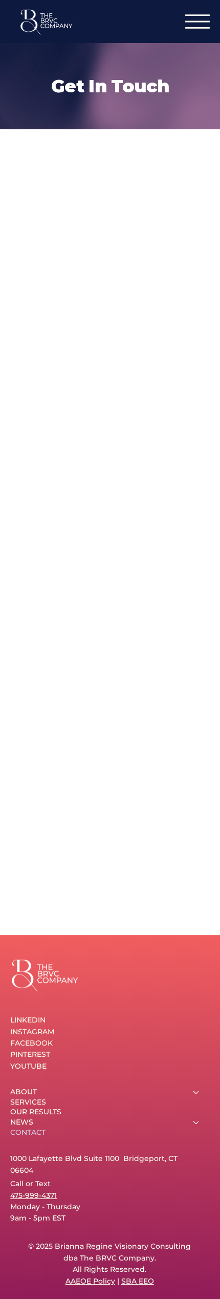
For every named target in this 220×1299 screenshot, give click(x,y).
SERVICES (28, 1102)
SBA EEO (137, 1281)
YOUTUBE (28, 1066)
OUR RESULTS (35, 1111)
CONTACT (28, 1132)
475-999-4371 (33, 1195)
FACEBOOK (31, 1043)
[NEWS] (196, 1122)
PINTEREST (30, 1054)
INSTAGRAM (32, 1031)
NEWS (21, 1122)
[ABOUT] (196, 1092)
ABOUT (23, 1091)
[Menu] (197, 21)
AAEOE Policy (90, 1281)
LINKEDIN (28, 1020)
